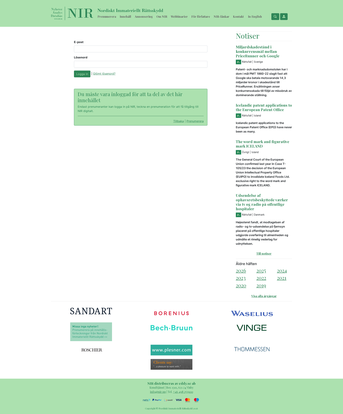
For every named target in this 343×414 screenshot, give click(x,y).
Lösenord (80, 57)
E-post (78, 42)
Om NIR (161, 16)
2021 (281, 277)
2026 (241, 270)
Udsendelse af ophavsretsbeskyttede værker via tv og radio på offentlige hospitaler (262, 202)
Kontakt (238, 16)
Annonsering (144, 16)
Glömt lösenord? (104, 73)
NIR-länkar (221, 16)
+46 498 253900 (183, 392)
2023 (241, 277)
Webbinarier (179, 16)
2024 (282, 270)
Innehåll (125, 16)
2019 (261, 285)
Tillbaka (178, 121)
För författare (200, 16)
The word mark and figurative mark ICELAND (262, 143)
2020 (241, 285)
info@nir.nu (158, 392)
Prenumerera (107, 16)
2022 (261, 277)
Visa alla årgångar (264, 296)
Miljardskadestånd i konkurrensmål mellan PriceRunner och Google (257, 51)
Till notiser (264, 253)
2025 (261, 270)
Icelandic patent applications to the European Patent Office (264, 107)
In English (255, 16)
